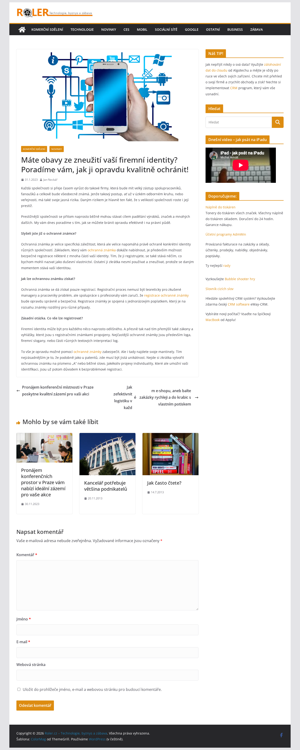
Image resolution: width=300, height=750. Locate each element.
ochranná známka (102, 250)
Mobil (142, 29)
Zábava (256, 29)
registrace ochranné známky (166, 295)
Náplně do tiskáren (221, 207)
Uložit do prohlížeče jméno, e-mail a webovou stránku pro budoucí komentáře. (92, 689)
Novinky (108, 29)
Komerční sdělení (47, 29)
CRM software (239, 304)
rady (226, 265)
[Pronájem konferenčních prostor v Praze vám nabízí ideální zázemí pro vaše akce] (44, 436)
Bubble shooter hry (240, 279)
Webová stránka (30, 664)
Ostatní (213, 29)
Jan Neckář (50, 180)
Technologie (82, 29)
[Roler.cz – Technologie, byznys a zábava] (22, 29)
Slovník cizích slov (219, 289)
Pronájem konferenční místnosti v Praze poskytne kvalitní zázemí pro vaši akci (58, 391)
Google (192, 29)
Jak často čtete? (164, 483)
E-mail (23, 641)
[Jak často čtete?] (170, 436)
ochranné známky (87, 351)
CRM (233, 88)
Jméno (23, 619)
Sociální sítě (166, 29)
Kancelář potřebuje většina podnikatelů (105, 486)
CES (126, 29)
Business (235, 29)
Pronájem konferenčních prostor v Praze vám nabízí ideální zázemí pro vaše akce (43, 482)
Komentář (26, 554)
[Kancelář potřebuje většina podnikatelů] (107, 436)
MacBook (213, 320)
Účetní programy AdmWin (226, 234)
